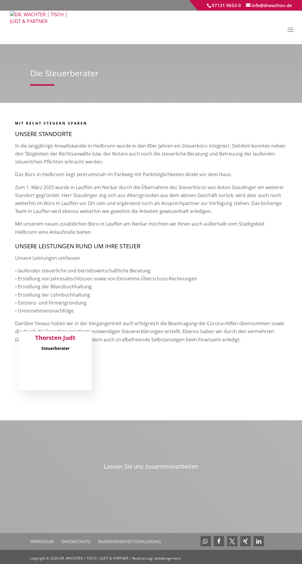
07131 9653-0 (226, 5)
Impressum (42, 541)
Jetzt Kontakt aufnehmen (151, 484)
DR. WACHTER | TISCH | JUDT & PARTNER (94, 558)
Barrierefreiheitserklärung (129, 541)
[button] (206, 541)
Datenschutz (76, 541)
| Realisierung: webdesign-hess (155, 558)
